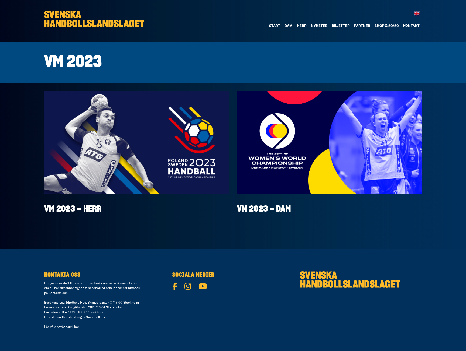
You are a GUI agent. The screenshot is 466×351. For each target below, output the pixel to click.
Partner (362, 25)
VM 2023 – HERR (72, 209)
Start (274, 25)
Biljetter (341, 25)
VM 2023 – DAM (264, 209)
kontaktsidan (58, 293)
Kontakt (411, 25)
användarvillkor (68, 327)
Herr (302, 25)
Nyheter (319, 25)
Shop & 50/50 (387, 25)
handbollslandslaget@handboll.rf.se (81, 317)
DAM (289, 25)
